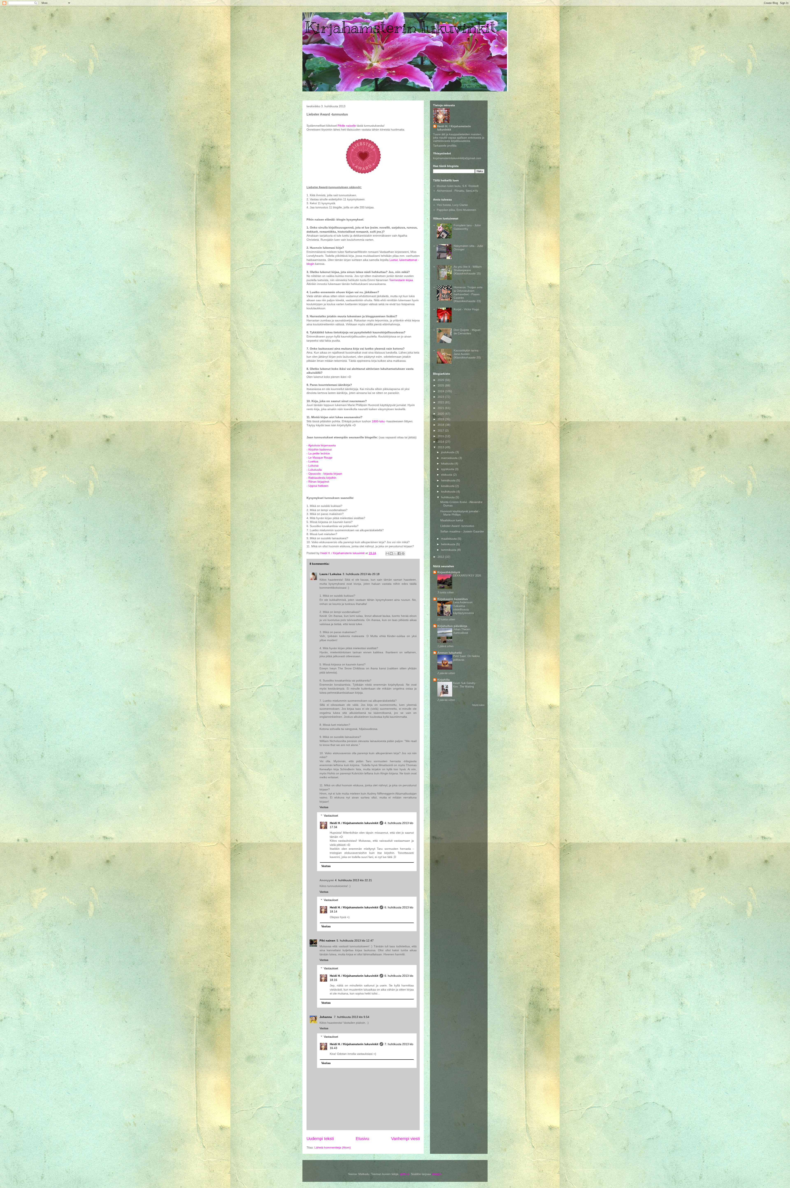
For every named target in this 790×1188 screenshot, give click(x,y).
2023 (441, 396)
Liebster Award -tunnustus (457, 525)
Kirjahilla (443, 679)
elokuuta (447, 474)
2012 (441, 556)
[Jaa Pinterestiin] (403, 553)
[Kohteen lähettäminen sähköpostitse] (387, 553)
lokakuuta (447, 463)
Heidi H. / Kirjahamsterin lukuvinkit (354, 823)
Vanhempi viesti (405, 1138)
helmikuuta (448, 544)
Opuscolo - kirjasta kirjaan (325, 473)
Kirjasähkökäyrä (448, 572)
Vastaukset (331, 815)
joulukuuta (448, 452)
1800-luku (378, 421)
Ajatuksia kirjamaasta (322, 445)
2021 (441, 408)
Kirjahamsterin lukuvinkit (400, 27)
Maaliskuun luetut (451, 520)
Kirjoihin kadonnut (320, 449)
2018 (441, 424)
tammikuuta (449, 549)
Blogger (436, 1174)
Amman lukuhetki (449, 652)
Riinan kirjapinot (318, 481)
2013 (441, 447)
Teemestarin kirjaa (401, 280)
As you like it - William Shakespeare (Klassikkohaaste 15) (468, 270)
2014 (441, 441)
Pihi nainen (327, 940)
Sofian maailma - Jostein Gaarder (462, 531)
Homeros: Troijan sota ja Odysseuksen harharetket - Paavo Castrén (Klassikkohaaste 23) (468, 294)
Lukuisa (313, 465)
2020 (441, 413)
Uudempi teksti (320, 1138)
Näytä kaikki (478, 705)
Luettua (313, 461)
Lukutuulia (315, 469)
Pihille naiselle (347, 125)
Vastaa (323, 807)
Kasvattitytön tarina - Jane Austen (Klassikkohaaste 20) (467, 354)
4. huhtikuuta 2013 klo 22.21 (353, 880)
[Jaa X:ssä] (395, 553)
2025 (441, 385)
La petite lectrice (319, 453)
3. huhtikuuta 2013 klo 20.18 (361, 574)
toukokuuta (448, 491)
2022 (441, 402)
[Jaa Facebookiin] (399, 553)
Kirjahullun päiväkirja (452, 626)
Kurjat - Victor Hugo (466, 309)
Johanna (326, 1017)
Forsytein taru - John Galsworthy (467, 227)
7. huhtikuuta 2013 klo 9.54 (351, 1017)
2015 (441, 436)
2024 (441, 391)
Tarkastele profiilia (445, 145)
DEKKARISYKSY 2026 (467, 575)
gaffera (404, 1174)
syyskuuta (448, 469)
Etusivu (362, 1138)
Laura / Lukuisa (330, 574)
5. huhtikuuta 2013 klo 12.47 (355, 940)
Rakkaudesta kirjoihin (322, 477)
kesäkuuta (448, 486)
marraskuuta (449, 458)
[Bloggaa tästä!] (391, 553)
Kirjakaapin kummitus (452, 599)
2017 (441, 430)
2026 (441, 380)
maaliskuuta (449, 538)
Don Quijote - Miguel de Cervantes (467, 331)
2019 (441, 419)
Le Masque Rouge (320, 457)
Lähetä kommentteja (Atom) (332, 1147)
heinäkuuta (448, 480)
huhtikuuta (448, 497)
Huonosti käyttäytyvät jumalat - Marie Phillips (460, 513)
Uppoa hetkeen (318, 485)
